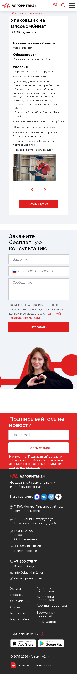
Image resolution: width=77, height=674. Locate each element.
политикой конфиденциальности (35, 465)
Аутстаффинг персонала (47, 598)
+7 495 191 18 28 (27, 546)
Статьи (15, 607)
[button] (38, 204)
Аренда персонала (52, 605)
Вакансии (17, 595)
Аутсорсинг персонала (46, 589)
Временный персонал (46, 614)
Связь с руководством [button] (30, 578)
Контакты (17, 613)
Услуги (15, 588)
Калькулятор (46, 622)
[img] (32, 189)
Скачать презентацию (33, 665)
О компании (19, 601)
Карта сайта (19, 619)
